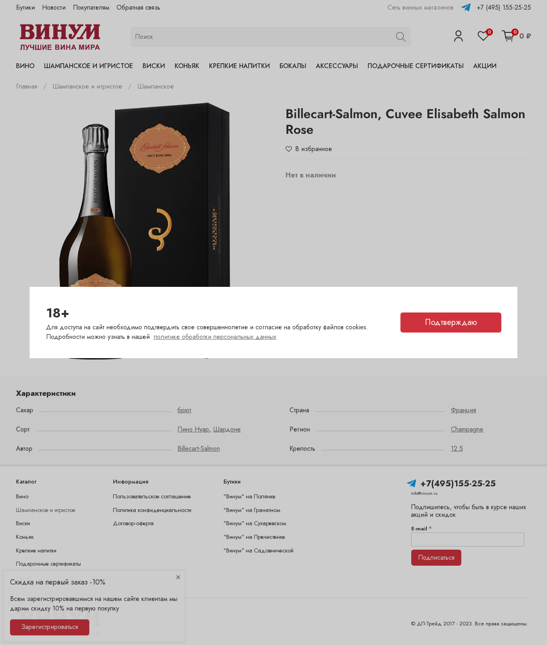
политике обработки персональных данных (215, 336)
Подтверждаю (451, 322)
